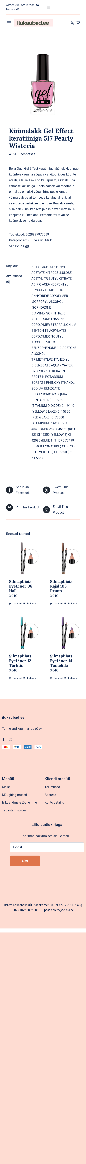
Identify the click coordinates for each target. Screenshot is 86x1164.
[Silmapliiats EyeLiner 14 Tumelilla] (63, 633)
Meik (48, 240)
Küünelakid (36, 240)
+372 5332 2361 (30, 910)
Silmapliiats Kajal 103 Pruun (61, 586)
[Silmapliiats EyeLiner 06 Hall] (22, 558)
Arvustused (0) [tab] (14, 279)
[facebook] (3, 739)
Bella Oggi (22, 246)
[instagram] (10, 739)
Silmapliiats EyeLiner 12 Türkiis (20, 660)
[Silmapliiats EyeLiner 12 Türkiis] (22, 633)
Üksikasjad (31, 603)
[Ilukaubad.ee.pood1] (33, 20)
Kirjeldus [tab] (12, 266)
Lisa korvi (17, 603)
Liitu (25, 860)
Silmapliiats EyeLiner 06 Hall (20, 586)
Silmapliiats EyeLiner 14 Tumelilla (61, 660)
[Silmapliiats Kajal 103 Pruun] (63, 558)
